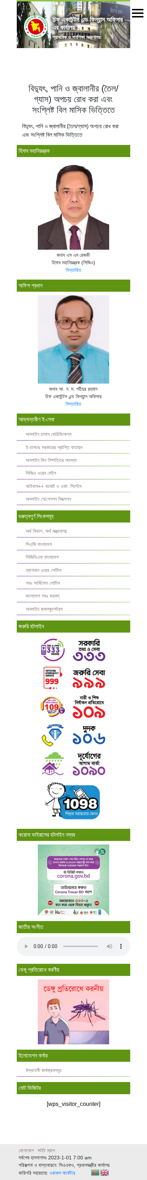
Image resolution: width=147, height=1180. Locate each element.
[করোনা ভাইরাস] (73, 880)
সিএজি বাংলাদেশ (39, 544)
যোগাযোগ (26, 1150)
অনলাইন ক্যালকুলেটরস (44, 609)
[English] (105, 1172)
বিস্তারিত (73, 270)
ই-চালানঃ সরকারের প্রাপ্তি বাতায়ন (54, 447)
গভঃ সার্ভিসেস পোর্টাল (43, 583)
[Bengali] (95, 1172)
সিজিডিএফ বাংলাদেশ (42, 557)
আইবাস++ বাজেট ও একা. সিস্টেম (53, 486)
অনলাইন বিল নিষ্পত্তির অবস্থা (51, 460)
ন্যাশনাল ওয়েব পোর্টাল (43, 570)
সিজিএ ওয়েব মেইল (41, 473)
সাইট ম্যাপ (46, 1150)
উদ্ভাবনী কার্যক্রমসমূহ (43, 1070)
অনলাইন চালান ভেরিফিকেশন (48, 434)
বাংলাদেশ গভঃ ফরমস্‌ (42, 596)
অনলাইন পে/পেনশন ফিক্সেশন (48, 499)
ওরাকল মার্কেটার (62, 1173)
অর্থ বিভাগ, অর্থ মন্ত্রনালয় (46, 531)
